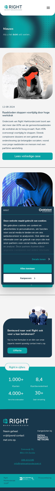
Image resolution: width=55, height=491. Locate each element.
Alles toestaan (27, 268)
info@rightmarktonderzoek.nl (27, 463)
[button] (48, 7)
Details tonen (39, 259)
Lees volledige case (27, 156)
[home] (12, 7)
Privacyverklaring (44, 478)
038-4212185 (27, 460)
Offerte (17, 350)
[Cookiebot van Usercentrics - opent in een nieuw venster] (39, 210)
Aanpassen (26, 278)
